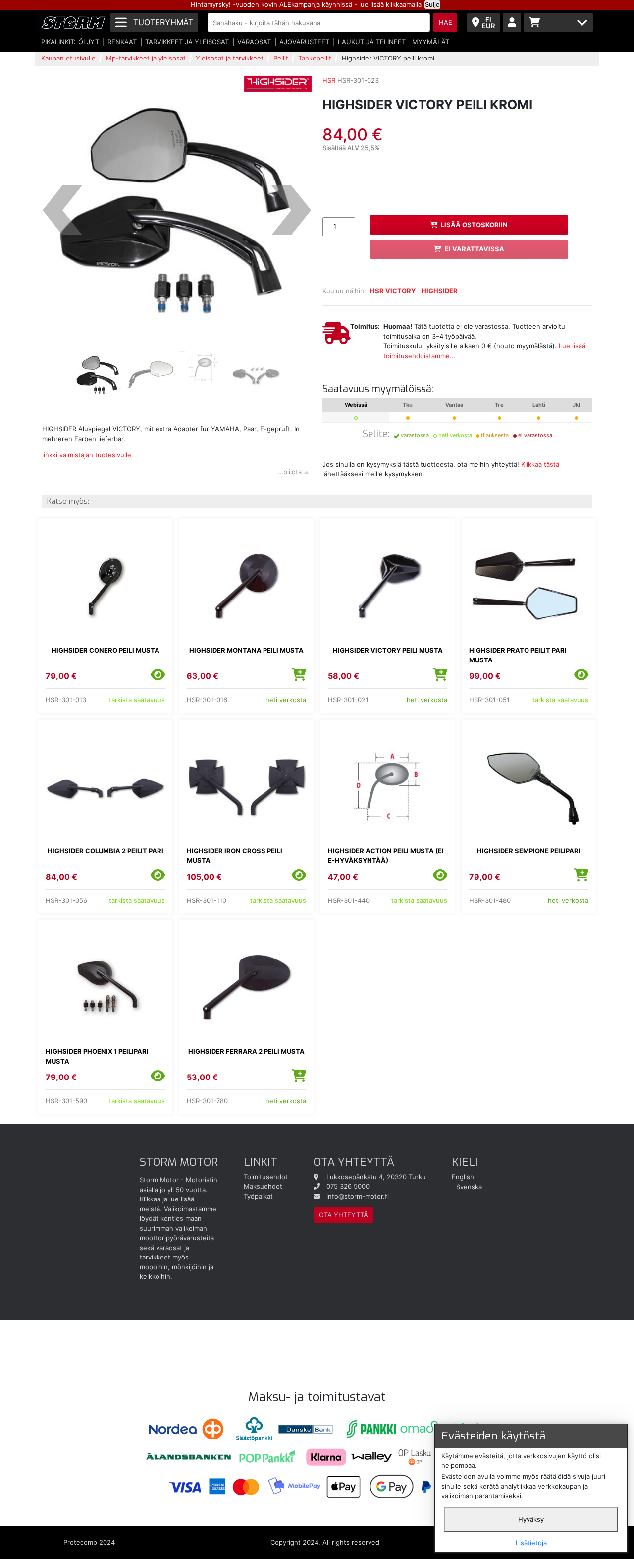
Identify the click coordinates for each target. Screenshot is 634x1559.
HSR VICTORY (393, 291)
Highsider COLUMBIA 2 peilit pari (105, 851)
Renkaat (122, 42)
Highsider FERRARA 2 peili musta (246, 1051)
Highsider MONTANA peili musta (246, 650)
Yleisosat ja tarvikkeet (230, 58)
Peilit (280, 58)
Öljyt (88, 42)
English (463, 1177)
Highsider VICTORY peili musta (388, 650)
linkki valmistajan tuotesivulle (86, 455)
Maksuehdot (263, 1186)
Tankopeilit (314, 58)
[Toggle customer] (512, 22)
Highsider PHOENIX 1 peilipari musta (97, 1056)
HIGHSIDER (440, 291)
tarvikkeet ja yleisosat (187, 42)
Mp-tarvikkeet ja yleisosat (146, 58)
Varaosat (254, 42)
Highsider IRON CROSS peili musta (234, 856)
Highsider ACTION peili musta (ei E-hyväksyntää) (386, 856)
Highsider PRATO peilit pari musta (518, 655)
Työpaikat (258, 1196)
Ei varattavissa (474, 249)
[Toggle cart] (558, 22)
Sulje (432, 4)
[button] (62, 211)
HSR (328, 80)
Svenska (469, 1186)
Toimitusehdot (266, 1177)
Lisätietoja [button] (531, 1543)
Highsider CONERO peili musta (105, 650)
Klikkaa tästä (540, 464)
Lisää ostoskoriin (474, 225)
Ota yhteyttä (343, 1215)
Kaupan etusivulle (68, 58)
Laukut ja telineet (372, 42)
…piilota (290, 472)
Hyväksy (531, 1519)
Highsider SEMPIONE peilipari (529, 851)
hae (445, 22)
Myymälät (430, 42)
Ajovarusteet (304, 42)
